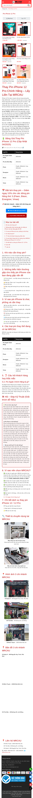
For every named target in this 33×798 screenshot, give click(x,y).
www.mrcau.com (6, 752)
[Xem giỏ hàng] (29, 2)
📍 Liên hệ (7, 247)
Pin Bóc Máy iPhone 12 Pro (23, 37)
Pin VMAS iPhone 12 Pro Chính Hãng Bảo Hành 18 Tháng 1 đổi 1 (23, 80)
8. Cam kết (7, 244)
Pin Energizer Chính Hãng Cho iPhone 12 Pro (8, 59)
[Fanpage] (30, 773)
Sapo (20, 796)
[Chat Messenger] (30, 776)
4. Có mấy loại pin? (9, 233)
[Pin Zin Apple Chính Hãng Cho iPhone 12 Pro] (9, 29)
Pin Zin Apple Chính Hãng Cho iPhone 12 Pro (8, 38)
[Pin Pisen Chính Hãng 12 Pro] (24, 50)
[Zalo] (30, 780)
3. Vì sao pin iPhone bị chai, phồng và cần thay (16, 231)
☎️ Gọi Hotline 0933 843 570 (16, 215)
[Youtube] (30, 784)
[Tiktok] (30, 788)
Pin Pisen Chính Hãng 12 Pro (23, 58)
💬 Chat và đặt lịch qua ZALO (16, 210)
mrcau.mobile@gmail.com (12, 767)
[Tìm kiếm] (28, 5)
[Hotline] (30, 769)
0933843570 (11, 765)
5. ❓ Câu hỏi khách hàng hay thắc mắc (15, 236)
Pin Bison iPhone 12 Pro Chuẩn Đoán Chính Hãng (8, 80)
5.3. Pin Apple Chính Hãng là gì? (12, 497)
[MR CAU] (16, 2)
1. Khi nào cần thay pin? (11, 225)
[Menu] (3, 2)
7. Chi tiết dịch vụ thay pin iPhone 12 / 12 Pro (16, 242)
